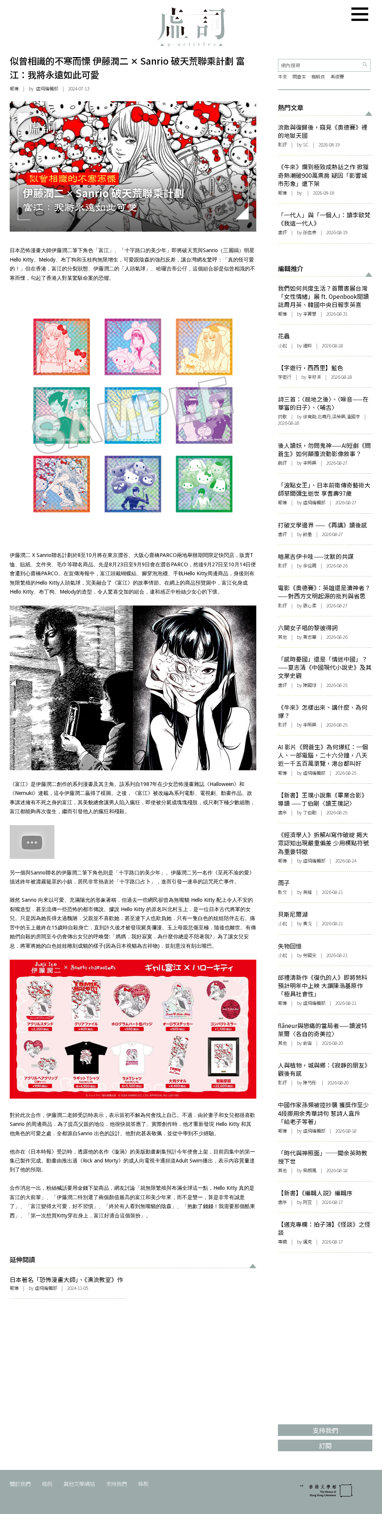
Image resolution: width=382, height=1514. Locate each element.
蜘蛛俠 (318, 76)
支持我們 (116, 1483)
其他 (282, 637)
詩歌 (282, 416)
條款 (143, 1483)
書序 (282, 812)
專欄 (282, 1241)
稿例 (47, 1483)
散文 (282, 892)
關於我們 (20, 1483)
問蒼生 (299, 76)
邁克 (307, 1241)
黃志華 (309, 637)
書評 (282, 232)
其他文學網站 (79, 1483)
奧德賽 (337, 76)
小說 (282, 345)
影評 (282, 144)
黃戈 (307, 923)
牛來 (282, 76)
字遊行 (284, 377)
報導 (14, 88)
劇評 (282, 462)
